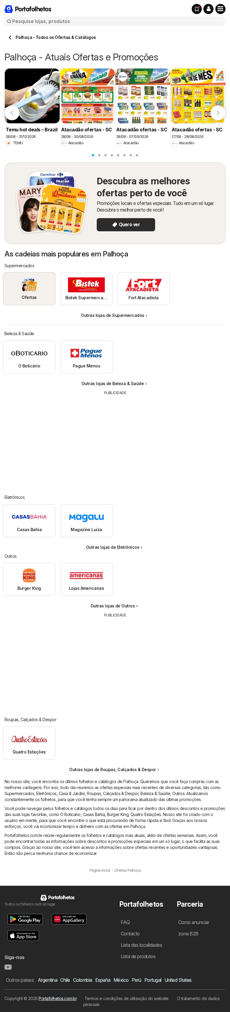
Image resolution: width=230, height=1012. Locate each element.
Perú (136, 980)
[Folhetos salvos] (197, 9)
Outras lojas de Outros (112, 605)
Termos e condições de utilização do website (126, 998)
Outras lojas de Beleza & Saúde (112, 383)
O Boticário (70, 814)
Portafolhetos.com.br (57, 998)
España (103, 980)
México (121, 980)
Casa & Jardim (72, 793)
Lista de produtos (138, 956)
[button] (208, 9)
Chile (65, 980)
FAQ (125, 922)
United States (178, 980)
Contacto (130, 934)
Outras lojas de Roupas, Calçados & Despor (112, 769)
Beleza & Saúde (155, 793)
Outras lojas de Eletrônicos (112, 547)
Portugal (152, 980)
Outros (178, 793)
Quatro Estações (146, 814)
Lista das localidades (141, 945)
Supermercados (19, 793)
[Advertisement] (115, 440)
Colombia (82, 980)
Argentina (47, 980)
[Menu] (220, 9)
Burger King (117, 814)
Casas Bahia (94, 814)
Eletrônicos (46, 793)
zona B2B (188, 934)
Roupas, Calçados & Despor (112, 793)
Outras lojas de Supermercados (112, 315)
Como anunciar (193, 922)
